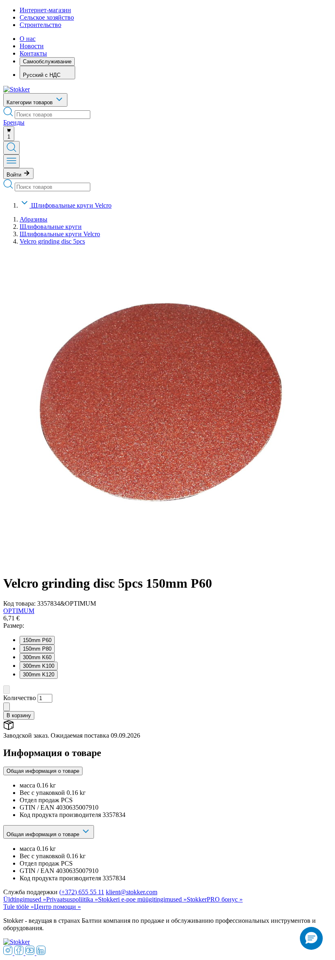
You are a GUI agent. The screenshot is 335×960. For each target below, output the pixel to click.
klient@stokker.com (131, 891)
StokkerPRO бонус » (215, 899)
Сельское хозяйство (47, 17)
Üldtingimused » (24, 899)
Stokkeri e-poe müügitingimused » (142, 899)
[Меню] (11, 161)
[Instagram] (8, 952)
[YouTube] (30, 952)
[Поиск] (11, 147)
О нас (28, 38)
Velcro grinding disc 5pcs (52, 241)
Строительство (40, 24)
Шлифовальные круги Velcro (71, 205)
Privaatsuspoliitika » (72, 899)
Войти (15, 175)
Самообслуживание (47, 61)
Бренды (14, 122)
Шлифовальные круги (51, 226)
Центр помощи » (57, 906)
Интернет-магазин (45, 10)
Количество (19, 697)
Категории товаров (30, 102)
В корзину (19, 715)
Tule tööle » (18, 906)
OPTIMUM (18, 610)
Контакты (33, 53)
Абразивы (33, 219)
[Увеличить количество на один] (6, 707)
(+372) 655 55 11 (81, 891)
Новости (32, 46)
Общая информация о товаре (43, 771)
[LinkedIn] (41, 952)
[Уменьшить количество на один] (6, 689)
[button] (311, 938)
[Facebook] (19, 952)
